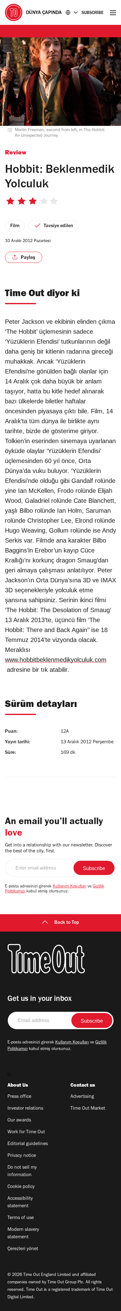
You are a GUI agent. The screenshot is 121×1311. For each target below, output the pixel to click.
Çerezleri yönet (22, 1249)
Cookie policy (21, 1187)
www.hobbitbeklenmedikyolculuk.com (55, 659)
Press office (19, 1096)
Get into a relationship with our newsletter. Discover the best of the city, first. (58, 848)
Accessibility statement (20, 1202)
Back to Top (66, 922)
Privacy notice (21, 1155)
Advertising (82, 1096)
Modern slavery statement (23, 1233)
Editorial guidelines (27, 1144)
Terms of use (20, 1218)
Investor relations (25, 1108)
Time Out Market (87, 1108)
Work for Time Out (26, 1132)
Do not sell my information (22, 1171)
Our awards (19, 1120)
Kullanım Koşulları (69, 887)
